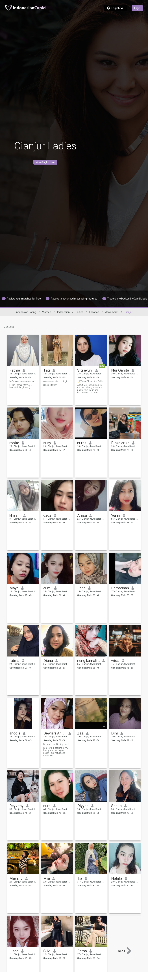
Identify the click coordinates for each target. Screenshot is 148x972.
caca (47, 515)
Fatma (14, 370)
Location (94, 312)
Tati (46, 370)
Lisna (14, 951)
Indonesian (63, 312)
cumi (47, 588)
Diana (48, 660)
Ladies (79, 312)
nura (47, 806)
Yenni (115, 515)
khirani (15, 515)
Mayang (16, 878)
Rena (81, 588)
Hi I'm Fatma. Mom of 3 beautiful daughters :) (20, 386)
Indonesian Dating (26, 312)
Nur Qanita (120, 370)
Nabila (116, 878)
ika (79, 878)
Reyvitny (16, 806)
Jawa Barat (111, 312)
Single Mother (50, 385)
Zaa (80, 733)
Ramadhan (120, 588)
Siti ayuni (85, 370)
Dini (114, 733)
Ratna (82, 951)
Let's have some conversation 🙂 (23, 381)
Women (46, 312)
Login (137, 8)
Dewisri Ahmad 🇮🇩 (54, 733)
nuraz (81, 443)
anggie (14, 733)
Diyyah (82, 806)
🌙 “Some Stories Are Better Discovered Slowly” (91, 381)
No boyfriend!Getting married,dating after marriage (57, 744)
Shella (116, 806)
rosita (14, 443)
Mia (46, 878)
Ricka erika (120, 443)
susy (47, 443)
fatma (14, 660)
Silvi (47, 951)
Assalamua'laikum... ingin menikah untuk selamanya (57, 381)
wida (115, 660)
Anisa (82, 515)
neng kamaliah (88, 660)
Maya (14, 588)
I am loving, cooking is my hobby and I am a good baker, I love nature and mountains (55, 752)
